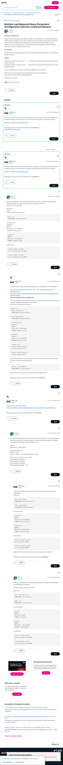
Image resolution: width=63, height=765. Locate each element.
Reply (54, 93)
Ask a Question (51, 7)
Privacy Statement (7, 762)
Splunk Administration (18, 13)
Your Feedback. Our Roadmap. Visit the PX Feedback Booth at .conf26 (26, 707)
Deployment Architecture (33, 13)
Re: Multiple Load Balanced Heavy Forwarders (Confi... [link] (19, 14)
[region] (22, 760)
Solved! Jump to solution (12, 20)
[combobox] (22, 7)
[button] (58, 21)
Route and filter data (22, 122)
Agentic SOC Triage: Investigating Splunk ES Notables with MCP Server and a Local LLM (30, 717)
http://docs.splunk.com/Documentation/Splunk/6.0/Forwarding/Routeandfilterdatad (34, 293)
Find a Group (17, 694)
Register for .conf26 (17, 674)
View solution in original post (12, 129)
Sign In (55, 2)
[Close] (43, 757)
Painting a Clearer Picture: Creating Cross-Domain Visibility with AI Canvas (28, 727)
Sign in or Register (45, 757)
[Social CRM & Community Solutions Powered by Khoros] (55, 744)
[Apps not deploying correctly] (56, 149)
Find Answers (7, 13)
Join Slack (45, 673)
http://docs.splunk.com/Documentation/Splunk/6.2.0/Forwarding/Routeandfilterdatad (31, 408)
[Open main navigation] (61, 2)
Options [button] (56, 14)
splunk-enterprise (13, 82)
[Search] (38, 7)
